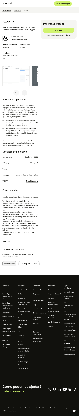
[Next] (24, 93)
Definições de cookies (46, 408)
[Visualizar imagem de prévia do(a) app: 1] (16, 76)
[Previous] (16, 93)
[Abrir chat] (74, 411)
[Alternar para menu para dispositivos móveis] (75, 3)
